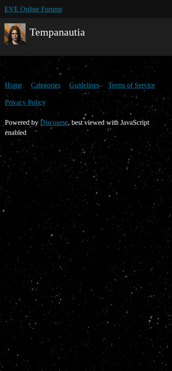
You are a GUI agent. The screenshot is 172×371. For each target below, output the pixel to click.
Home (13, 85)
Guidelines (84, 85)
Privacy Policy (25, 102)
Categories (45, 85)
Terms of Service (131, 85)
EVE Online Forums (33, 9)
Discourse (54, 122)
